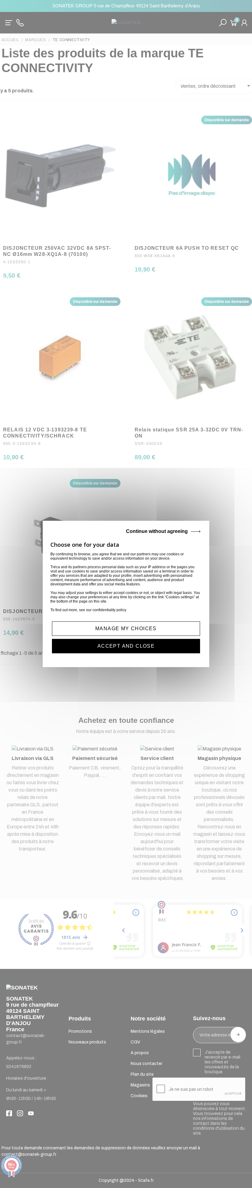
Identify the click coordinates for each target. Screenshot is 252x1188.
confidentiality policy (109, 610)
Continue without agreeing (157, 531)
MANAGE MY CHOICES (126, 628)
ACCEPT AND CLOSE (126, 646)
